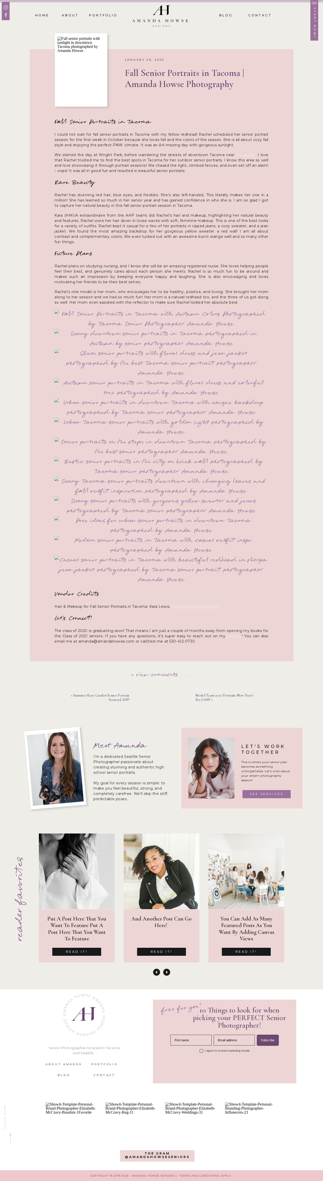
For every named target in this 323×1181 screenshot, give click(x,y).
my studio (245, 155)
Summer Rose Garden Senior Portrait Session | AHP (101, 697)
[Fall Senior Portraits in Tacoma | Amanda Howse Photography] (81, 70)
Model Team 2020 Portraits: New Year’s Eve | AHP (225, 697)
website (234, 636)
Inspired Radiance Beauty (195, 606)
